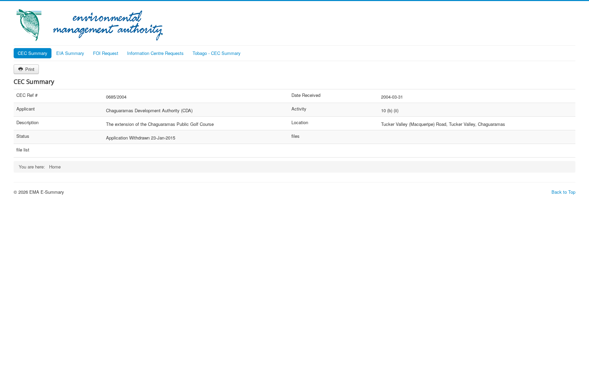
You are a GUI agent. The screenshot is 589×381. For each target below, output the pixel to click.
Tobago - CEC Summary (217, 53)
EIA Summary (70, 53)
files (295, 136)
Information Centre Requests (155, 53)
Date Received (305, 95)
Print (29, 69)
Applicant (25, 109)
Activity (298, 109)
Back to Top (563, 192)
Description (27, 122)
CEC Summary (32, 53)
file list (22, 150)
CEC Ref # (26, 95)
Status (22, 136)
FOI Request (105, 53)
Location (299, 122)
